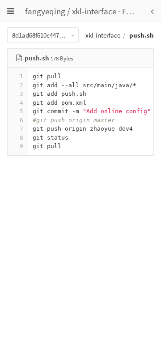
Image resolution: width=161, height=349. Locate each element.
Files (130, 11)
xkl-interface (94, 11)
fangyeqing (45, 11)
